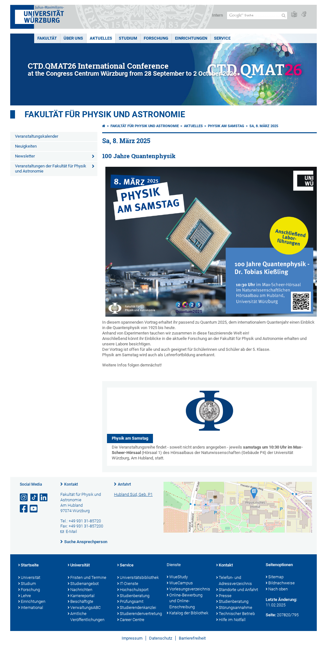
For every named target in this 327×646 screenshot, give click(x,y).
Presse (225, 595)
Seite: (271, 614)
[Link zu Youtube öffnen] (34, 508)
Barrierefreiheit (192, 638)
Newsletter (25, 156)
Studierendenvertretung (140, 613)
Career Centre (132, 619)
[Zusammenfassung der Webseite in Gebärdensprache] (303, 14)
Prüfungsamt (131, 601)
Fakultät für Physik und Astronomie (105, 114)
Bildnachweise (281, 583)
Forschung (156, 38)
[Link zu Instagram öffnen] (24, 497)
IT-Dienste (129, 583)
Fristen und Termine (88, 577)
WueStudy (178, 576)
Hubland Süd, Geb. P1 (133, 494)
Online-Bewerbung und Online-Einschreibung (185, 601)
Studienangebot (84, 583)
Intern (217, 15)
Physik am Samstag (226, 126)
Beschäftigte (81, 601)
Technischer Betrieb (237, 613)
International (32, 607)
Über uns (73, 38)
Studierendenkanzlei (138, 607)
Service (222, 38)
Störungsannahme (235, 607)
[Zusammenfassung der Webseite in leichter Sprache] (294, 14)
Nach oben (278, 589)
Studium (128, 38)
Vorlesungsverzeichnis (189, 589)
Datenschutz (160, 638)
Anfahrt (124, 484)
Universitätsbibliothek (139, 577)
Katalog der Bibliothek (188, 613)
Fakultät (47, 38)
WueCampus (181, 583)
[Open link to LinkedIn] (44, 497)
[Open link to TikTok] (34, 497)
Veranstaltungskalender (36, 136)
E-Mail (71, 531)
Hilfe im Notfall (232, 619)
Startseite (30, 565)
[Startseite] (103, 126)
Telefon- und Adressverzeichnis (235, 580)
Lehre (26, 595)
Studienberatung (134, 595)
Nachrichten (81, 589)
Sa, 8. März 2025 (263, 126)
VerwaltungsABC (85, 607)
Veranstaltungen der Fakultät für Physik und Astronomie (50, 169)
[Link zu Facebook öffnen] (24, 508)
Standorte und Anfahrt (238, 589)
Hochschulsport (134, 589)
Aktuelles (101, 38)
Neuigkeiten (26, 146)
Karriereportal (82, 595)
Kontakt (71, 484)
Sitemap (276, 576)
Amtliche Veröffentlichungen (87, 616)
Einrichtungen (191, 38)
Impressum (132, 638)
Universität (30, 577)
